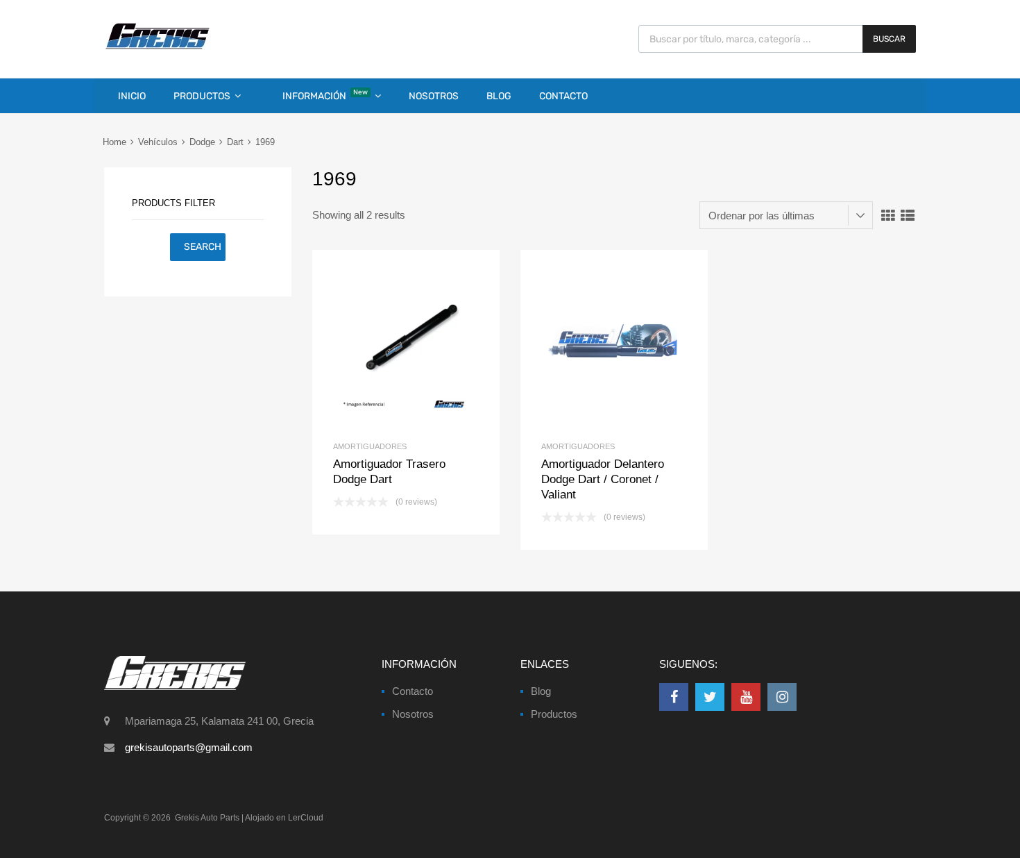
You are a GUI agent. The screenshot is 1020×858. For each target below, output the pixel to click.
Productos (201, 96)
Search (202, 247)
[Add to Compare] (406, 344)
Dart (235, 142)
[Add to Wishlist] (383, 344)
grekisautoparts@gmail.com (189, 747)
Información (325, 95)
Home (114, 142)
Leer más (429, 344)
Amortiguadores (370, 446)
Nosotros (434, 96)
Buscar (889, 39)
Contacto (563, 96)
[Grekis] (157, 46)
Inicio (132, 96)
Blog (498, 96)
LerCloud (305, 818)
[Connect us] (673, 697)
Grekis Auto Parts (207, 818)
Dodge (202, 142)
